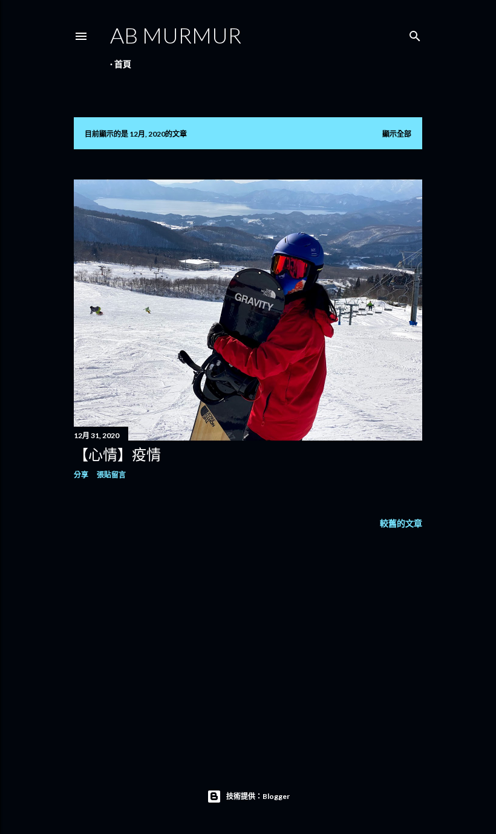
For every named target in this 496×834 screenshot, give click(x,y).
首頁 (122, 64)
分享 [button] (81, 474)
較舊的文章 (401, 523)
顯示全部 (396, 133)
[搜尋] (415, 33)
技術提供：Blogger (258, 796)
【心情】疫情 (117, 454)
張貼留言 (111, 474)
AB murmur (175, 35)
